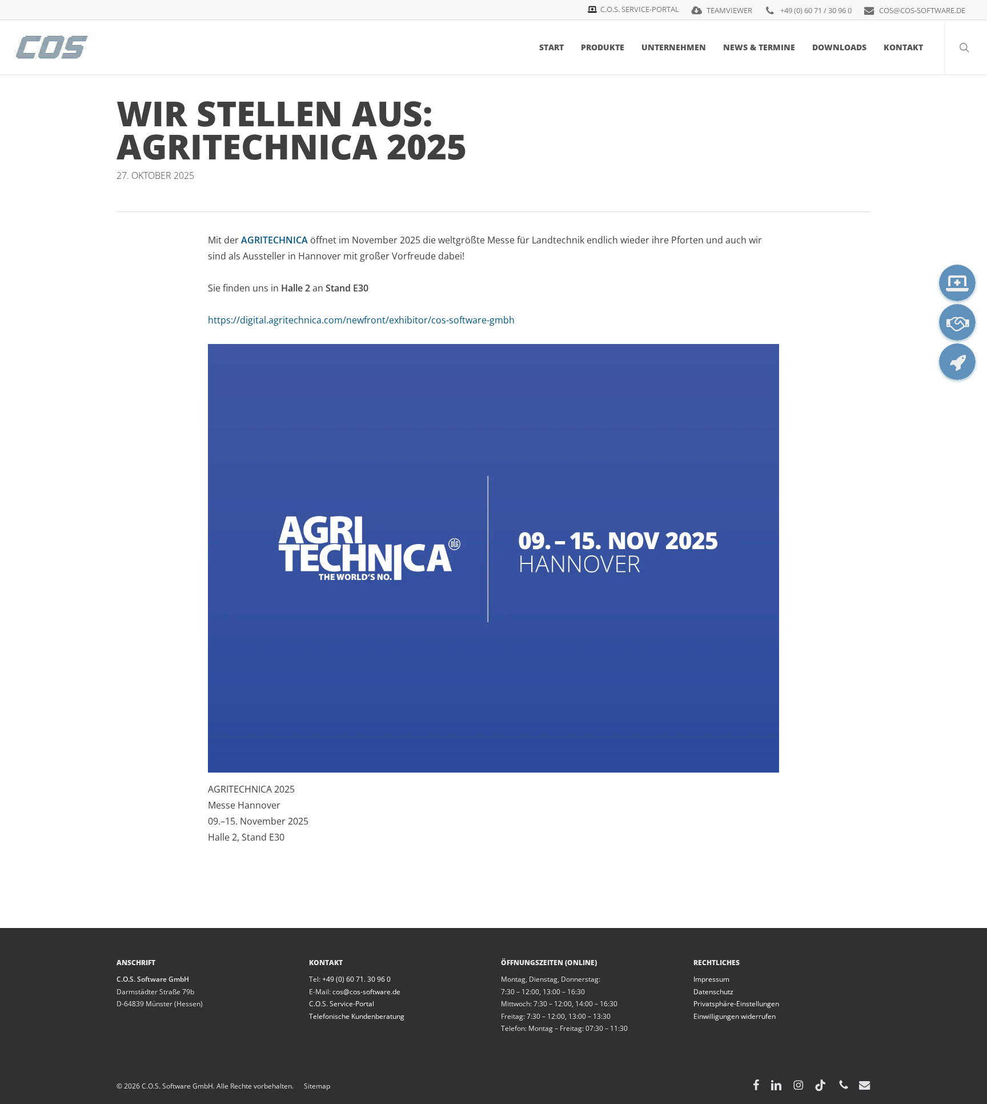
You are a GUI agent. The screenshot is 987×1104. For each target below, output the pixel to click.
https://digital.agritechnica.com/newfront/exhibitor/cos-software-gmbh (361, 320)
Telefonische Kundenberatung (356, 1016)
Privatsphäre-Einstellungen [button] (736, 1004)
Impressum (711, 979)
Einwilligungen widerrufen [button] (734, 1016)
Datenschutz (713, 992)
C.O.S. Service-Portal (341, 1004)
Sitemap (312, 1086)
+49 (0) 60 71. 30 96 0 (356, 979)
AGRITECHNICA (274, 240)
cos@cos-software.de (366, 992)
